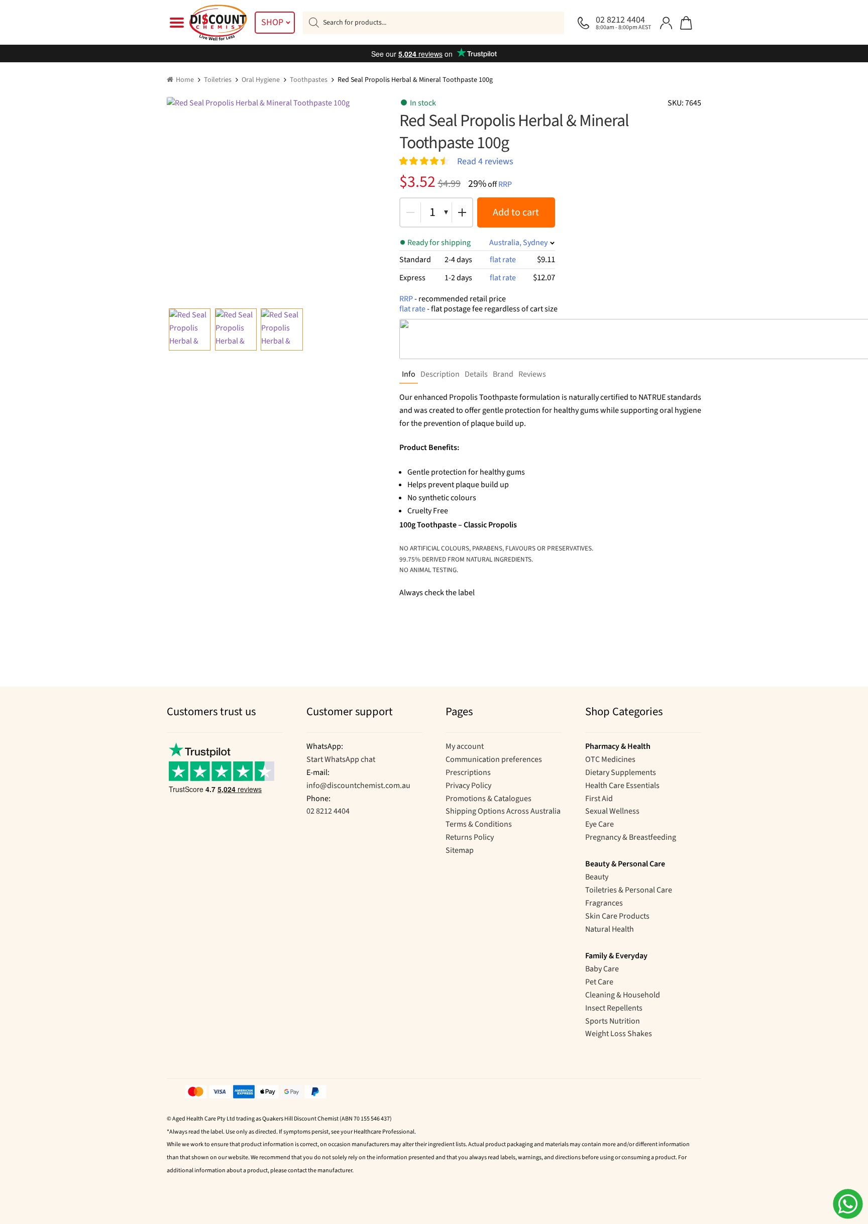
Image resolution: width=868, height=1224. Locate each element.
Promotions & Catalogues (488, 798)
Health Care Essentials (622, 785)
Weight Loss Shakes (618, 1033)
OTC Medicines (610, 759)
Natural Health (609, 929)
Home (185, 80)
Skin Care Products (617, 916)
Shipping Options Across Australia (503, 811)
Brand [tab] (503, 374)
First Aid (599, 798)
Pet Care (599, 981)
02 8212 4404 (328, 811)
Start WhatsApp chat (340, 759)
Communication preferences (494, 759)
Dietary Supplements (620, 772)
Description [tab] (440, 374)
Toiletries (218, 80)
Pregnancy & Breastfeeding (630, 837)
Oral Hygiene (261, 80)
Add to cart (516, 212)
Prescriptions (468, 772)
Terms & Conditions (479, 824)
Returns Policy (470, 837)
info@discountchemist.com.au (358, 785)
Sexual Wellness (612, 811)
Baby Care (602, 968)
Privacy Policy (468, 785)
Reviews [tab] (532, 374)
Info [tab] (408, 374)
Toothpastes (309, 80)
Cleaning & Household (622, 994)
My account (465, 746)
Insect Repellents (613, 1008)
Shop (272, 22)
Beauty (596, 876)
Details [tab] (476, 374)
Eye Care (599, 824)
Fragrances (604, 903)
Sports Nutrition (612, 1021)
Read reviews (485, 161)
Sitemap (460, 850)
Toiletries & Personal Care (628, 890)
